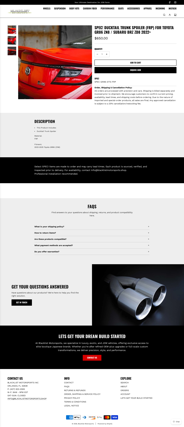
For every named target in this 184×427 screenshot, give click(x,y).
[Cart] (175, 15)
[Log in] (169, 15)
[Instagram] (175, 2)
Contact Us (92, 357)
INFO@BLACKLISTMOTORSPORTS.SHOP (27, 398)
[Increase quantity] (106, 54)
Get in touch (21, 302)
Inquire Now (135, 70)
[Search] (164, 15)
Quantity (98, 48)
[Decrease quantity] (97, 54)
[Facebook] (169, 2)
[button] (20, 62)
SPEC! (97, 78)
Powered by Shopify (105, 424)
